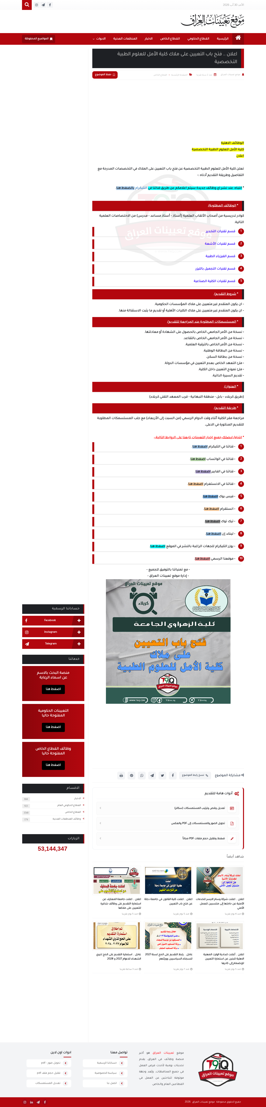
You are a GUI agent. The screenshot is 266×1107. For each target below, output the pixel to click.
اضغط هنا (200, 447)
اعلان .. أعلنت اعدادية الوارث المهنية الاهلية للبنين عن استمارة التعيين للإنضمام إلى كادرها (223, 959)
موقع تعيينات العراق (203, 1102)
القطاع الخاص (170, 39)
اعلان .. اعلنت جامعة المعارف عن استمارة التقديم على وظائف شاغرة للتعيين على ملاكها (120, 904)
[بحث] (27, 5)
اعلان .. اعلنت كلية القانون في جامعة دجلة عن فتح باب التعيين (168, 901)
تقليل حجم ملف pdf (48, 1073)
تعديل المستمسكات (47, 1083)
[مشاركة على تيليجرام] (152, 775)
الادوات (101, 39)
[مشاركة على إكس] (162, 775)
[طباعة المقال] (121, 775)
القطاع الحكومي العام (69, 805)
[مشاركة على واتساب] (142, 775)
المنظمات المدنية (125, 39)
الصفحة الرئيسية (179, 75)
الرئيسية (222, 39)
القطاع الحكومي (198, 39)
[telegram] (38, 1102)
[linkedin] (31, 1102)
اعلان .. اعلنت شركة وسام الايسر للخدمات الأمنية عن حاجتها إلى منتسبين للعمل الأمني (220, 904)
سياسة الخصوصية (106, 1073)
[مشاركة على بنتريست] (131, 775)
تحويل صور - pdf (50, 1063)
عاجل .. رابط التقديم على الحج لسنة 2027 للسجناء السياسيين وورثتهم (168, 957)
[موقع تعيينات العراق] (212, 21)
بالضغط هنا (125, 188)
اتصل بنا (112, 1083)
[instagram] (25, 1102)
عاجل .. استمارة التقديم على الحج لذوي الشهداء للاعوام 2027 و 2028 (118, 957)
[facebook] (45, 1102)
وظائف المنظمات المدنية (67, 819)
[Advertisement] (168, 109)
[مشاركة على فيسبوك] (173, 775)
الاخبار (148, 39)
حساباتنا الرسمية (107, 1063)
